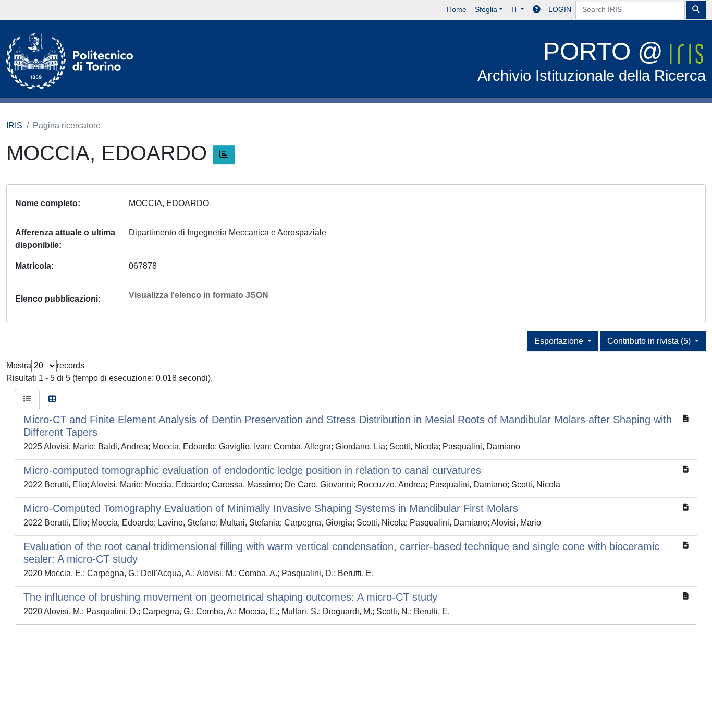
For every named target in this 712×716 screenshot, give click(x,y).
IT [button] (514, 9)
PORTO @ (591, 61)
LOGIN (559, 9)
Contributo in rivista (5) (650, 341)
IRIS (14, 125)
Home (457, 9)
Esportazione (559, 341)
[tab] (27, 399)
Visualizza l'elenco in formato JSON (198, 295)
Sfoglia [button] (486, 9)
